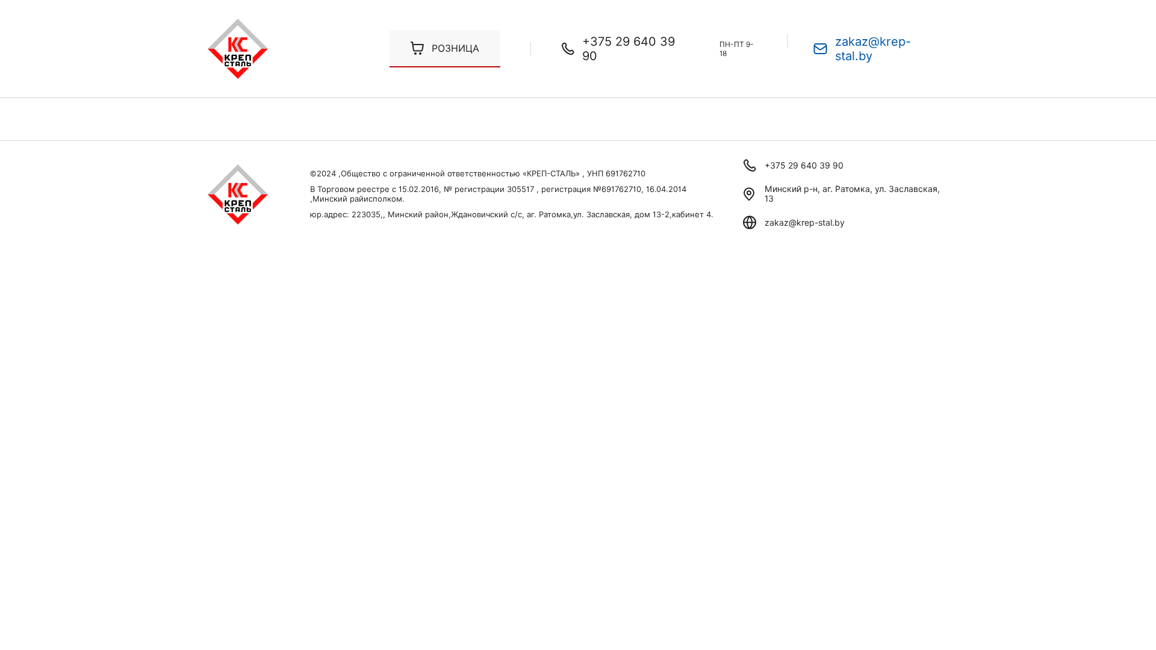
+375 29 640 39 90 (628, 48)
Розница (455, 48)
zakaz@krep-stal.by (873, 48)
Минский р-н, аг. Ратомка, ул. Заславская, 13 (852, 193)
